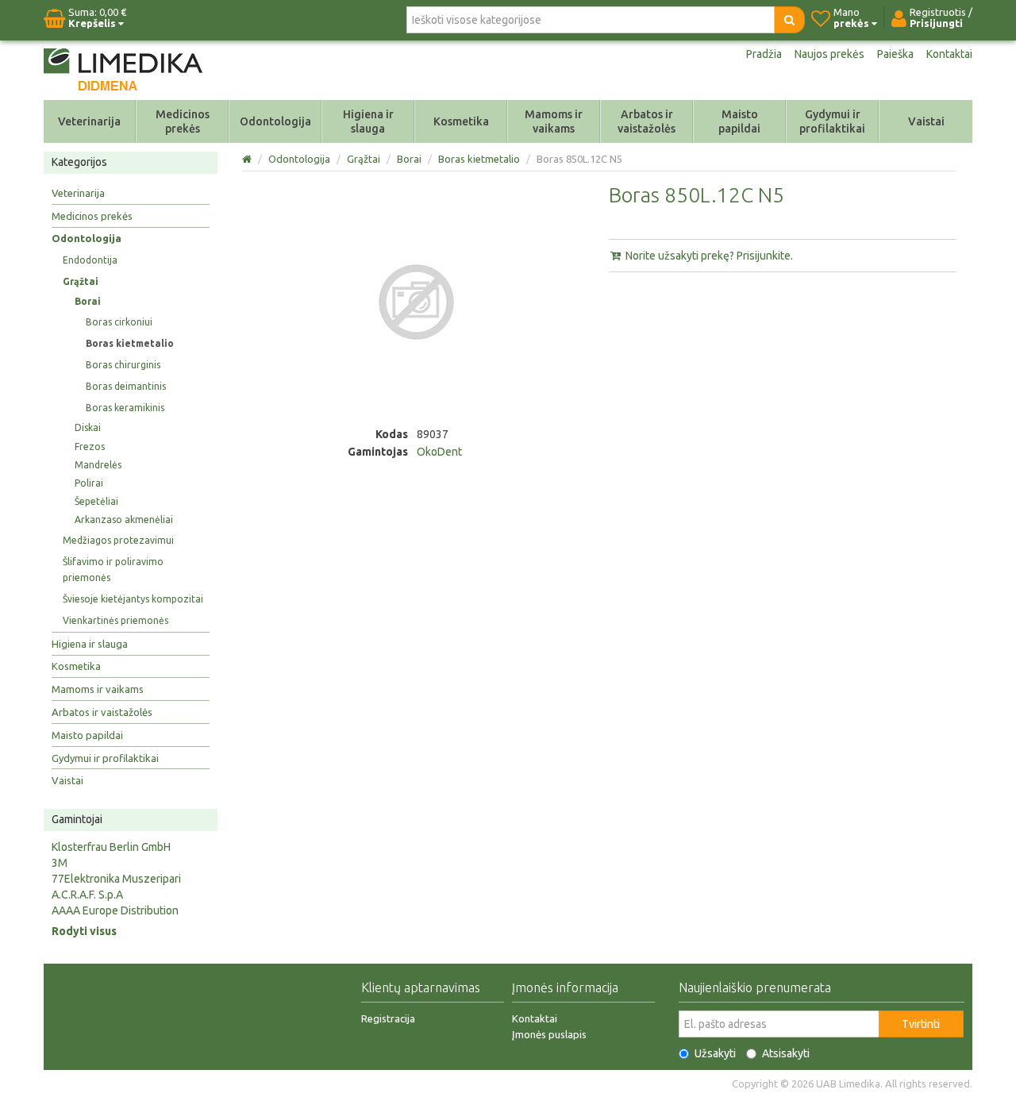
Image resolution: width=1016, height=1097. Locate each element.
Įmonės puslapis (549, 1034)
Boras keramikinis (125, 407)
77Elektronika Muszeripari (116, 878)
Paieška (895, 54)
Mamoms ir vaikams (554, 121)
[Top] (248, 158)
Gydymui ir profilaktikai (832, 121)
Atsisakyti (786, 1053)
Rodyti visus (84, 931)
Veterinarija (89, 121)
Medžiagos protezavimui (118, 540)
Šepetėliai (96, 501)
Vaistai (926, 121)
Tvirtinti (921, 1024)
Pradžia (764, 54)
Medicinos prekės (183, 121)
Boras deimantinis (126, 386)
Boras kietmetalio (130, 343)
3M (59, 862)
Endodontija (90, 260)
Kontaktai (949, 54)
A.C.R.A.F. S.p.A (87, 894)
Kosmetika (461, 121)
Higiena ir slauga (368, 121)
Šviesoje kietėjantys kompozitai (133, 599)
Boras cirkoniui (119, 322)
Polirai (89, 483)
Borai (88, 301)
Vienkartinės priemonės (115, 620)
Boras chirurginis (123, 365)
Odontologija (275, 121)
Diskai (88, 427)
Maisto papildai (739, 121)
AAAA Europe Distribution (115, 910)
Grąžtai (80, 281)
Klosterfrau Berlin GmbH (111, 847)
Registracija (388, 1018)
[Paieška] (789, 19)
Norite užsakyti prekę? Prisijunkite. (708, 255)
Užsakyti (715, 1053)
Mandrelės (98, 465)
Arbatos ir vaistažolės (646, 121)
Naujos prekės (829, 54)
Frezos (90, 446)
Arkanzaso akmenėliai (124, 519)
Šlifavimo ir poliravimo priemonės (113, 569)
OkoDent (439, 451)
